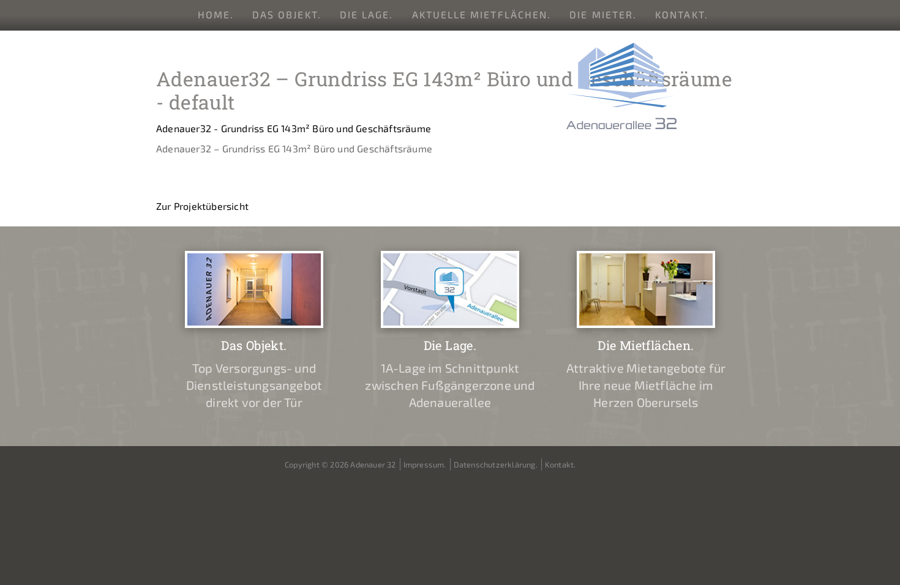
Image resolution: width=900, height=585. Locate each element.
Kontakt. (681, 14)
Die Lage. (367, 14)
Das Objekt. (286, 14)
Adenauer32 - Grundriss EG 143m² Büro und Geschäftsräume (293, 128)
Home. (216, 14)
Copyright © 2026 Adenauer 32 (340, 464)
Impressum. (424, 464)
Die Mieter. (603, 14)
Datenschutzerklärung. (496, 464)
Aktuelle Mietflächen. (482, 14)
